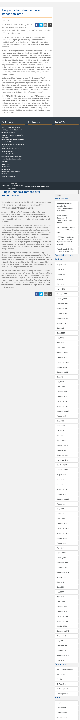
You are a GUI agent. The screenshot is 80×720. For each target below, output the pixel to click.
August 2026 (61, 265)
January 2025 (62, 357)
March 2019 (61, 602)
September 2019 (63, 572)
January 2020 (62, 558)
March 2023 (61, 440)
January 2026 (62, 299)
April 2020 (60, 548)
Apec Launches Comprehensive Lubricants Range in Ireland (64, 219)
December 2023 (62, 401)
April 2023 (60, 436)
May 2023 (60, 431)
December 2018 (62, 616)
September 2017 (63, 655)
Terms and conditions (8, 176)
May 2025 (60, 338)
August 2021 (61, 504)
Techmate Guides (63, 689)
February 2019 (62, 607)
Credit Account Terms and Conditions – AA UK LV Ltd (12, 145)
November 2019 (62, 563)
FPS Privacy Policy (7, 151)
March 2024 (61, 387)
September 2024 (63, 372)
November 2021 (62, 489)
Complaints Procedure (8, 132)
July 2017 (60, 660)
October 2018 (62, 626)
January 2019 (62, 611)
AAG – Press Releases (65, 669)
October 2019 (62, 567)
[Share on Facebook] (37, 25)
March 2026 (61, 289)
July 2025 (60, 328)
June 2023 (61, 426)
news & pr (4, 161)
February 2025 (62, 352)
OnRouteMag (61, 684)
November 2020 (62, 533)
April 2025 (60, 343)
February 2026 (62, 294)
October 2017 (61, 650)
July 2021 (60, 509)
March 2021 (61, 519)
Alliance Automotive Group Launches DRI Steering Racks (66, 230)
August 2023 (61, 416)
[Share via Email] (50, 25)
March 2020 (61, 553)
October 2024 (62, 367)
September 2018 (63, 631)
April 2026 (60, 284)
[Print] (45, 25)
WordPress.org (62, 717)
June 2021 (60, 514)
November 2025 (62, 308)
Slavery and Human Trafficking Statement (10, 173)
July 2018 (60, 641)
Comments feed (62, 713)
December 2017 (62, 646)
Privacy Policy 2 (6, 166)
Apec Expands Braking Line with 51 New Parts (65, 250)
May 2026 (60, 279)
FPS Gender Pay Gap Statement (11, 149)
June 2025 (61, 333)
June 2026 (61, 274)
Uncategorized (62, 694)
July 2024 (60, 377)
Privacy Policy (5, 164)
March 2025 (61, 348)
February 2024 (62, 392)
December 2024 (62, 362)
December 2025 (62, 304)
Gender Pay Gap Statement (10, 154)
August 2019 (61, 577)
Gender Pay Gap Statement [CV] (11, 156)
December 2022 (62, 455)
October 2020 (62, 538)
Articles (59, 679)
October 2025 (62, 313)
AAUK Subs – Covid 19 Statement (11, 130)
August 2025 (61, 323)
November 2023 (62, 406)
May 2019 (60, 592)
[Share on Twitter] (41, 25)
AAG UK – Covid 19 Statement (10, 127)
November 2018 (62, 621)
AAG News (60, 674)
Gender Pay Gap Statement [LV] (11, 159)
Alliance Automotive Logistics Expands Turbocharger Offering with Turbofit (65, 207)
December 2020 (62, 528)
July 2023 (60, 421)
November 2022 (62, 460)
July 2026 (60, 269)
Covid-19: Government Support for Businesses (12, 136)
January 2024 (62, 396)
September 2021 (63, 499)
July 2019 (60, 582)
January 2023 (62, 450)
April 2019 (60, 597)
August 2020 (61, 543)
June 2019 (60, 587)
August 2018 (61, 636)
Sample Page (5, 169)
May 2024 (60, 382)
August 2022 (61, 475)
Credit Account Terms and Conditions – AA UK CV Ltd (12, 141)
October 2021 (62, 494)
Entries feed (61, 708)
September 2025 (63, 318)
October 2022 (62, 465)
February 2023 (62, 445)
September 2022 (63, 470)
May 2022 (60, 479)
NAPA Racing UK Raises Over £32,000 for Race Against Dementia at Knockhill (65, 240)
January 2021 (62, 523)
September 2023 (63, 411)
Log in (59, 703)
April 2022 (60, 484)
